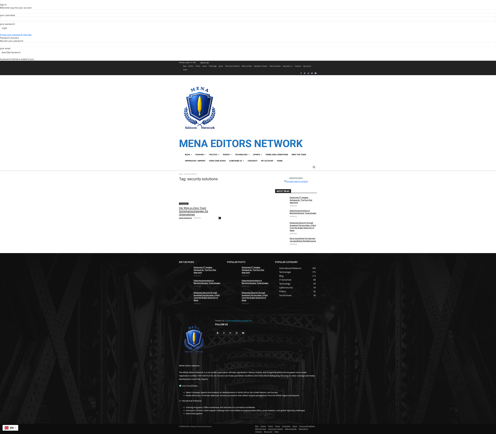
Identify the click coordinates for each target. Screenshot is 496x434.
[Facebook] (301, 73)
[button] (314, 167)
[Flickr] (230, 332)
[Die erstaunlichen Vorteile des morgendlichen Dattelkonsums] (281, 241)
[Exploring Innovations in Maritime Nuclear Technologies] (281, 214)
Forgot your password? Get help (16, 34)
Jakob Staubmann (185, 218)
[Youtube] (315, 73)
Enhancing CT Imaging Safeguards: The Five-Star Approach (301, 200)
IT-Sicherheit (184, 204)
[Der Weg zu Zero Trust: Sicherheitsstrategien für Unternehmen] (200, 194)
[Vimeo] (311, 73)
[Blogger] (217, 332)
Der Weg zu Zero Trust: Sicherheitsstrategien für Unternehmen (193, 211)
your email (5, 48)
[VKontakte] (243, 332)
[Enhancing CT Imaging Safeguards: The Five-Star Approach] (281, 200)
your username (7, 15)
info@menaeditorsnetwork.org (238, 320)
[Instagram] (304, 73)
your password (7, 24)
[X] (308, 73)
